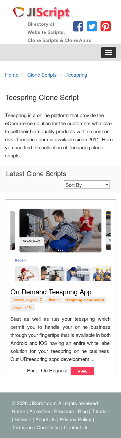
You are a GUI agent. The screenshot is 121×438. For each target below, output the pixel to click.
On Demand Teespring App (50, 291)
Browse (22, 419)
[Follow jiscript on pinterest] (105, 27)
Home (18, 411)
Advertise (39, 411)
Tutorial (100, 411)
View (82, 371)
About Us (45, 419)
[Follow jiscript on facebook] (78, 27)
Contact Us (76, 427)
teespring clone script (85, 299)
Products (64, 411)
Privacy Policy (75, 419)
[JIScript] (42, 10)
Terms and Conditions (36, 427)
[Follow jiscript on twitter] (91, 27)
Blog (83, 411)
